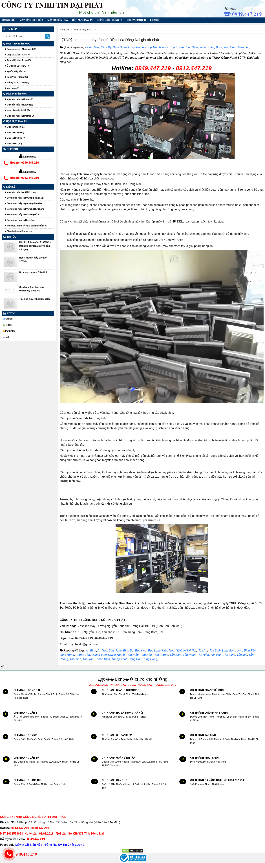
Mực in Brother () (15, 138)
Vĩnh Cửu (229, 47)
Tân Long (229, 654)
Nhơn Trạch (169, 47)
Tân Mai (242, 654)
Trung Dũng (149, 659)
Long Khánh (136, 47)
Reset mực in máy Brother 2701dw (33, 260)
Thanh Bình (102, 659)
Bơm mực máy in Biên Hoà (33, 272)
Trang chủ (8, 20)
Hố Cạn (181, 650)
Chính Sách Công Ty (110, 20)
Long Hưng (67, 654)
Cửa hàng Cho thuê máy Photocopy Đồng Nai (31, 289)
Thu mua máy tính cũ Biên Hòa (34, 299)
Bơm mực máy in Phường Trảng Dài (25, 198)
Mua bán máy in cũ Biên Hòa (21, 192)
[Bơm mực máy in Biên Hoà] (11, 277)
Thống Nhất (198, 47)
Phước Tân (83, 654)
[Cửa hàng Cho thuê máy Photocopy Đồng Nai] (11, 289)
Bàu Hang (115, 650)
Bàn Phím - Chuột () (17, 77)
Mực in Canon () (15, 127)
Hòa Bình (215, 650)
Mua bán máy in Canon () (19, 99)
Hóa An (202, 650)
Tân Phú (184, 47)
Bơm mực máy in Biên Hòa (20, 220)
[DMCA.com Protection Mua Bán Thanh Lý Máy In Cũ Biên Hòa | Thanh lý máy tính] (132, 850)
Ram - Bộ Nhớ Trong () (18, 60)
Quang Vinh (99, 654)
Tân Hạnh (189, 654)
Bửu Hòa (141, 650)
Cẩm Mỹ (106, 47)
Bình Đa (128, 650)
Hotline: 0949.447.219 (24, 162)
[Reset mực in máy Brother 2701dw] (11, 262)
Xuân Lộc (243, 47)
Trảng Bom (215, 47)
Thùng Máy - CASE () (17, 82)
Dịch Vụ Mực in (136, 20)
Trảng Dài (134, 659)
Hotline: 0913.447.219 (24, 177)
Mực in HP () (14, 143)
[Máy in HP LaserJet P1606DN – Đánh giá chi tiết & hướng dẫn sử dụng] (11, 246)
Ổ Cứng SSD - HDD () (18, 66)
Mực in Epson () (15, 132)
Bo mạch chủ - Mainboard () (21, 49)
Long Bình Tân (246, 650)
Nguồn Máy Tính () (16, 71)
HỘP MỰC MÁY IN (82, 20)
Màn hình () (12, 88)
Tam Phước (160, 654)
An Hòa (102, 650)
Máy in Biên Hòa (57, 20)
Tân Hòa (216, 654)
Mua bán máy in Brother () (20, 116)
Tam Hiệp (132, 654)
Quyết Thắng (116, 654)
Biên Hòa (93, 47)
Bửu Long (154, 650)
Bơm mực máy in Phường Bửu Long (25, 209)
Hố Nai (191, 650)
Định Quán (120, 47)
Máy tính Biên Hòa (31, 20)
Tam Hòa (146, 654)
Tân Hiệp (203, 654)
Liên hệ (155, 20)
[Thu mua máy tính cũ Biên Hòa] (11, 303)
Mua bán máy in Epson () (19, 105)
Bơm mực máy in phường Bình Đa (24, 203)
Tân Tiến (75, 659)
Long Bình (228, 650)
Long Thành (153, 47)
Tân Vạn (88, 659)
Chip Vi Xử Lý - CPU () (18, 54)
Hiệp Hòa (168, 650)
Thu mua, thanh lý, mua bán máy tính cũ (26, 225)
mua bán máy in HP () (18, 110)
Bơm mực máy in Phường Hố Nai (23, 214)
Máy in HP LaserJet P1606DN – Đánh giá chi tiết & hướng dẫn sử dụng (35, 246)
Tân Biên (175, 654)
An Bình (91, 650)
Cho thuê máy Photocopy (19, 231)
